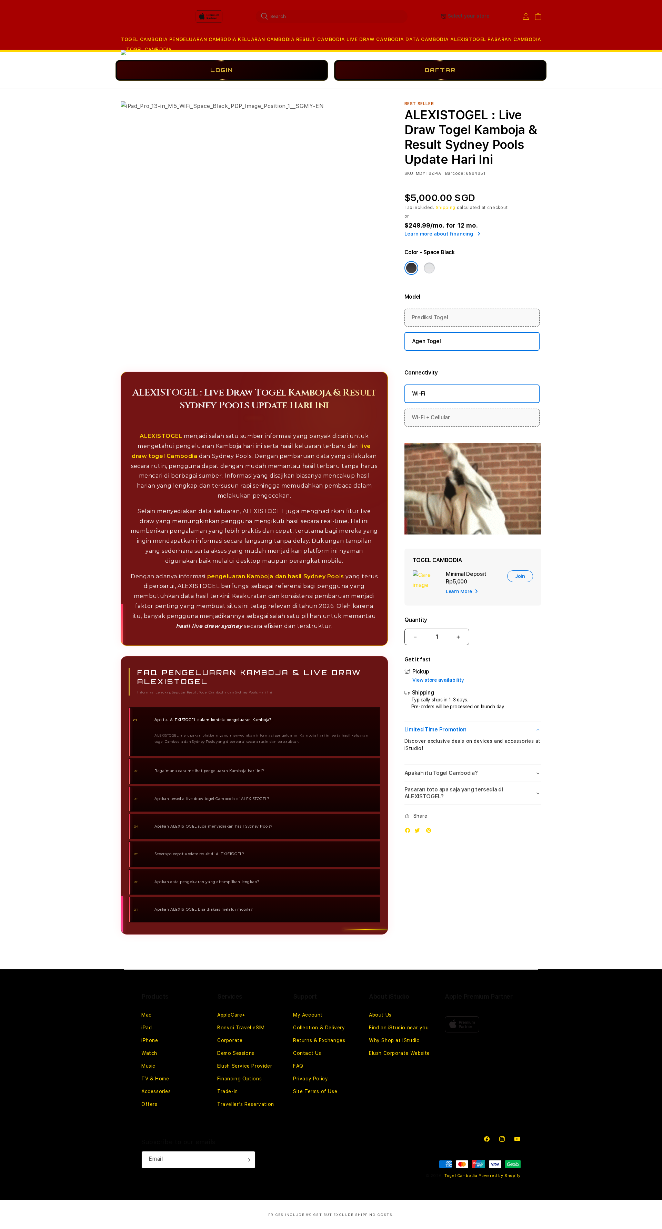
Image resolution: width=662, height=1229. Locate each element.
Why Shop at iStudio (394, 1040)
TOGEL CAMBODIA (144, 39)
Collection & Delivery (319, 1027)
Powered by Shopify (500, 1175)
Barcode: (455, 173)
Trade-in (227, 1091)
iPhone (149, 1040)
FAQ (298, 1066)
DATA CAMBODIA (427, 39)
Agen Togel (426, 341)
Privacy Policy (310, 1078)
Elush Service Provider (244, 1066)
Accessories (156, 1091)
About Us (380, 1015)
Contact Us (307, 1053)
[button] (144, 39)
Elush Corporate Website (399, 1053)
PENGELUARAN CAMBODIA (203, 39)
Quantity (415, 620)
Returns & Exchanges (319, 1040)
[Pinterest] (430, 832)
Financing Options (239, 1078)
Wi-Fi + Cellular (431, 417)
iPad (146, 1027)
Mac (146, 1015)
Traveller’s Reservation (245, 1104)
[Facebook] (409, 832)
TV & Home (155, 1078)
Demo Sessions (235, 1053)
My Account (308, 1015)
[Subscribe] (247, 1159)
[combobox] (332, 16)
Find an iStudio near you (399, 1027)
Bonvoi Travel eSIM (241, 1027)
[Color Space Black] (411, 268)
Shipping (446, 207)
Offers (149, 1104)
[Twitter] (419, 832)
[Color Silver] (429, 267)
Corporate (229, 1040)
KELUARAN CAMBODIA (266, 39)
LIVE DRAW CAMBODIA (375, 39)
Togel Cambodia (461, 1175)
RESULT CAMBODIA (320, 39)
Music (148, 1066)
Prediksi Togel (430, 317)
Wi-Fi (418, 393)
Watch (149, 1053)
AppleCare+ (231, 1015)
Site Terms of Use (315, 1091)
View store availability (438, 680)
